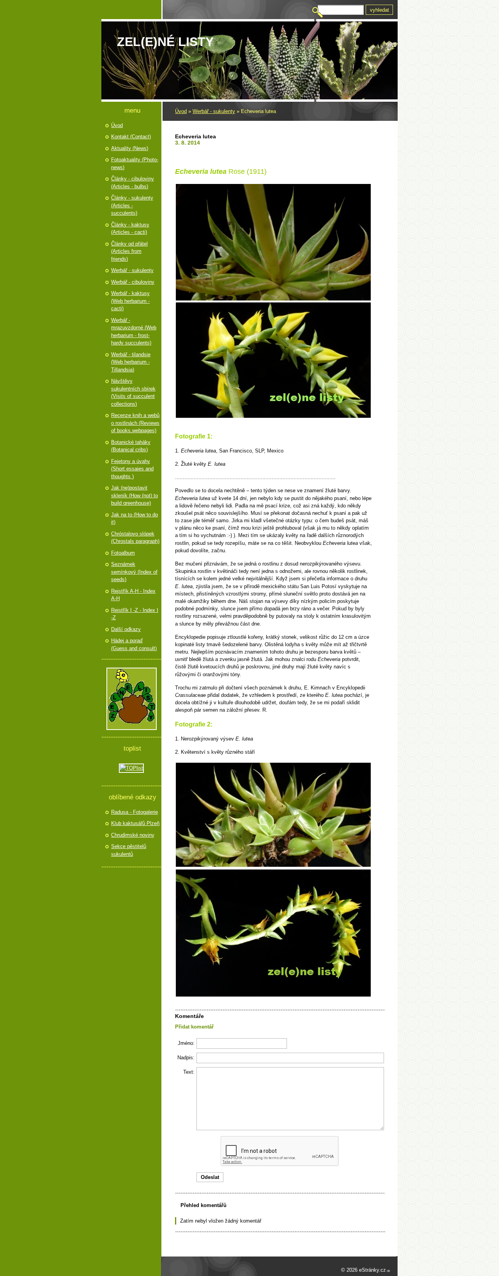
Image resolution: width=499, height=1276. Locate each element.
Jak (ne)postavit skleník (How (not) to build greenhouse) (134, 495)
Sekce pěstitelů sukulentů (128, 850)
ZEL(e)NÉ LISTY (165, 42)
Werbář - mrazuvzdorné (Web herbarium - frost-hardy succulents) (133, 331)
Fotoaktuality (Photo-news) (134, 163)
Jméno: (186, 1043)
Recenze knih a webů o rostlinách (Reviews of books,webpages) (135, 422)
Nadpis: (186, 1057)
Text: (189, 1072)
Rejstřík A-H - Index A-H (133, 595)
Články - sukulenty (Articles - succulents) (132, 205)
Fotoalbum (123, 553)
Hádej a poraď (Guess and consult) (134, 644)
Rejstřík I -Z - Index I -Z (134, 614)
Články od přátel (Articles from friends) (129, 251)
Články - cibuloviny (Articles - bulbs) (132, 182)
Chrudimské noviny (132, 835)
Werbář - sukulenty (214, 111)
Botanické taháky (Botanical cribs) (130, 446)
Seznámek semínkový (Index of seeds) (134, 571)
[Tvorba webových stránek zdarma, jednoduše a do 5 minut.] (388, 1270)
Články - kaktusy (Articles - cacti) (130, 228)
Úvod (181, 111)
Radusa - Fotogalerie (134, 812)
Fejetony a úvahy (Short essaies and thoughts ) (132, 468)
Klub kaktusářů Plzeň (135, 823)
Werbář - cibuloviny (132, 282)
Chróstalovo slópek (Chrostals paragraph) (135, 537)
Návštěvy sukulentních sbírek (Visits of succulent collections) (133, 392)
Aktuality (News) (129, 148)
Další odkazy (126, 629)
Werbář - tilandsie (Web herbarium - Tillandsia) (130, 362)
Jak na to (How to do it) (134, 518)
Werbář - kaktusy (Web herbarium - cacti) (130, 300)
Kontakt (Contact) (131, 137)
